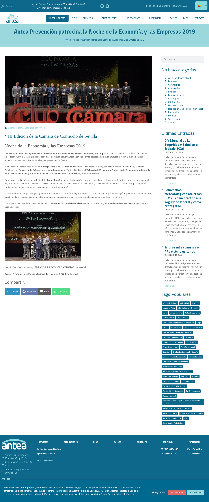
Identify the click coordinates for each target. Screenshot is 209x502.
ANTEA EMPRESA (168, 453)
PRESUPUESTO (58, 18)
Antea (68, 40)
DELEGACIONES (133, 18)
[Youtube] (102, 6)
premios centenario (171, 381)
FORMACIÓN (155, 18)
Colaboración (182, 317)
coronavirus (176, 327)
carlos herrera (168, 317)
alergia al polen (169, 307)
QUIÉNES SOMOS (110, 18)
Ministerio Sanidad (170, 376)
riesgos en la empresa (172, 418)
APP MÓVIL (168, 442)
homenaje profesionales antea (175, 361)
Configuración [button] (158, 492)
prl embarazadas (193, 391)
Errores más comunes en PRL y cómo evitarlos (182, 249)
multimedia (174, 102)
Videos (171, 122)
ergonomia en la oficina (173, 342)
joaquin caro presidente (172, 366)
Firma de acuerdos (170, 347)
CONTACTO (199, 18)
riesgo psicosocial (170, 413)
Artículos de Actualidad (179, 78)
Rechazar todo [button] (177, 492)
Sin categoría (174, 119)
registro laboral (169, 395)
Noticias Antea (37, 128)
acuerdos (195, 303)
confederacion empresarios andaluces (178, 322)
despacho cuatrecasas (193, 327)
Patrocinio (185, 376)
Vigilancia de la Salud (46, 453)
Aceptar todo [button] (196, 492)
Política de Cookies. (125, 494)
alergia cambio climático (188, 307)
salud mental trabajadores (173, 423)
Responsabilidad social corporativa (177, 408)
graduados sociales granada (174, 356)
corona (165, 327)
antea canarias (176, 312)
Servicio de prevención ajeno (48, 449)
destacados (23, 128)
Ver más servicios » (45, 460)
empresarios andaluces (172, 337)
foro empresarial (188, 347)
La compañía (174, 98)
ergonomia (189, 337)
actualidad (184, 303)
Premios (172, 115)
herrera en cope (195, 356)
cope (199, 322)
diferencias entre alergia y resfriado (177, 332)
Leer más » (170, 183)
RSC (186, 418)
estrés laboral (191, 342)
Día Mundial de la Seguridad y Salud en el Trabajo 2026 (181, 144)
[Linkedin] (107, 6)
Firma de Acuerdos (177, 95)
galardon (166, 351)
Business (12, 128)
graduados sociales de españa (185, 351)
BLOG (185, 18)
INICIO (74, 18)
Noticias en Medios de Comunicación (185, 109)
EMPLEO (173, 18)
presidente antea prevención (175, 386)
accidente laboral (170, 303)
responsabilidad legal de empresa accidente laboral (181, 402)
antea (165, 312)
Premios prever (188, 381)
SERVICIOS (88, 18)
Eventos (172, 91)
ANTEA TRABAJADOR (169, 449)
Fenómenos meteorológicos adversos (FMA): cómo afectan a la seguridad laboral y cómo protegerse (183, 198)
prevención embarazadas (173, 391)
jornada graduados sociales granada (177, 371)
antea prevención (192, 312)
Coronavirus (174, 85)
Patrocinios (173, 112)
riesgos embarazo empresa (191, 413)
